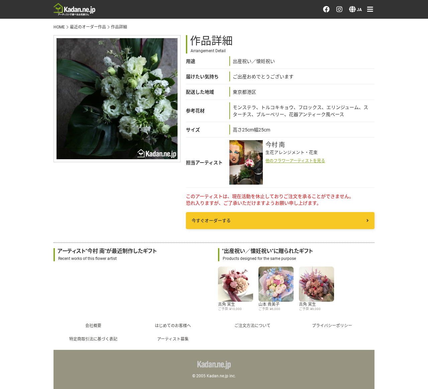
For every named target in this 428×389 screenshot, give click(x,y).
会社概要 (93, 325)
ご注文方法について (252, 325)
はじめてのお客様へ (173, 325)
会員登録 (338, 149)
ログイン (338, 130)
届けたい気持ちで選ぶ (356, 86)
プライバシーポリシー (356, 250)
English (335, 352)
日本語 (335, 332)
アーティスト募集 (173, 339)
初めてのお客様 (347, 231)
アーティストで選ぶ (353, 67)
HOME (59, 26)
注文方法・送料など (353, 212)
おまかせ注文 (344, 28)
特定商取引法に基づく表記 (93, 339)
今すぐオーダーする (211, 220)
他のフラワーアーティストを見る (295, 160)
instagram (346, 289)
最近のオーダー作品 (353, 47)
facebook (345, 269)
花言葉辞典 (341, 193)
